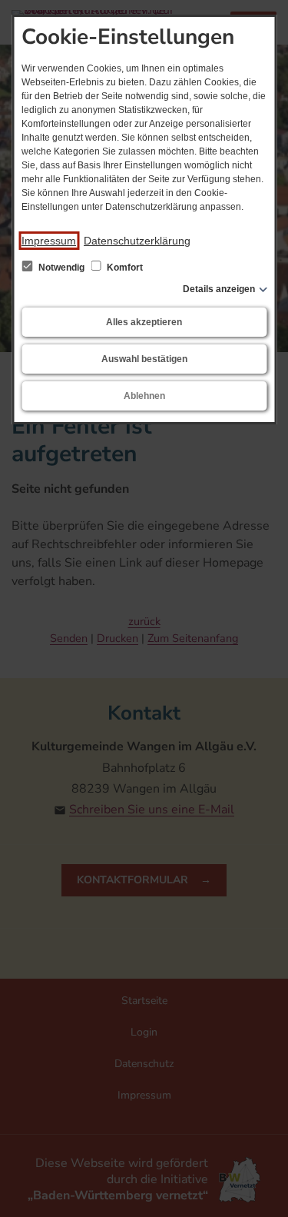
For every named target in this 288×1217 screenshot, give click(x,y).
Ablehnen (144, 396)
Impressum (49, 240)
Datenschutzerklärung (137, 240)
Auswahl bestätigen (144, 359)
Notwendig (61, 267)
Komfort (123, 267)
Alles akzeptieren (144, 322)
